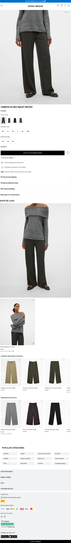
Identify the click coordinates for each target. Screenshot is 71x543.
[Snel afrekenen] (33, 343)
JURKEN (5, 458)
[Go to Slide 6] (41, 101)
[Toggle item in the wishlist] (68, 153)
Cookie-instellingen (35, 541)
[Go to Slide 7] (44, 101)
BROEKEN (24, 463)
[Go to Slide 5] (38, 101)
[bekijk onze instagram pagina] (5, 517)
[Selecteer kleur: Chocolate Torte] (9, 120)
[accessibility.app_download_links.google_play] (5, 537)
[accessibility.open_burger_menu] (2, 5)
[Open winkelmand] (69, 6)
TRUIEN (40, 463)
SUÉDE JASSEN (25, 458)
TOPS (5, 463)
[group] (11, 375)
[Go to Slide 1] (26, 101)
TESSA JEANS (59, 458)
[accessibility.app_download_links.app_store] (13, 537)
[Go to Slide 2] (29, 101)
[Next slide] (68, 373)
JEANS (23, 453)
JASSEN (5, 453)
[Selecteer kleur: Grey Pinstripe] (21, 120)
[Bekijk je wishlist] (65, 6)
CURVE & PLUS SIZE (44, 453)
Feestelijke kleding (60, 463)
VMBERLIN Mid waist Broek (17, 107)
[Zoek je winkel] (58, 6)
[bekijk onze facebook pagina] (1, 517)
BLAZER (57, 453)
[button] (3, 131)
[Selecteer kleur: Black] (15, 120)
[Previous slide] (2, 373)
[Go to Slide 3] (32, 101)
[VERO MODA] (35, 6)
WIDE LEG (41, 458)
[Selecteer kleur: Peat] (3, 120)
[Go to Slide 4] (35, 101)
